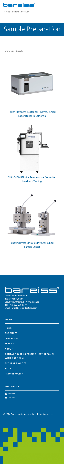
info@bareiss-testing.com (24, 308)
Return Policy (14, 374)
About (9, 349)
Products (11, 333)
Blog (8, 368)
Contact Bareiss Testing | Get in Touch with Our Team (30, 356)
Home (8, 328)
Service (9, 344)
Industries (11, 338)
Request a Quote (15, 363)
